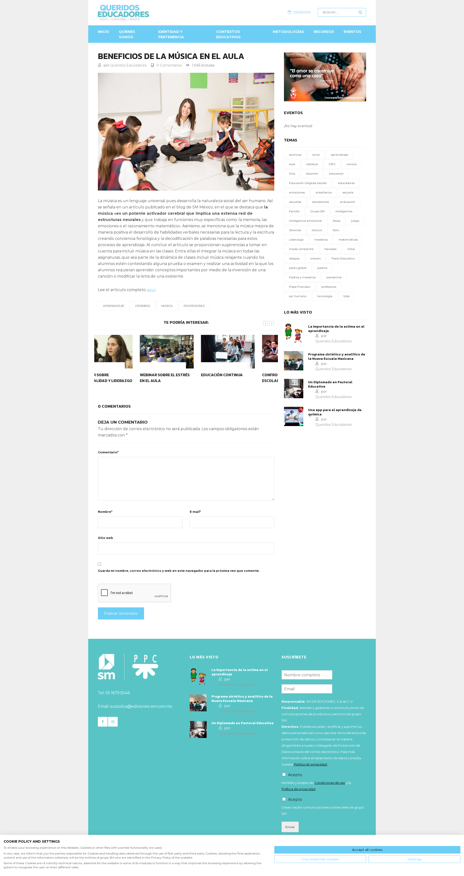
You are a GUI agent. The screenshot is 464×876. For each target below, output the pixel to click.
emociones (297, 192)
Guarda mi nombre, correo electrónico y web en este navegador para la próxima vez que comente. (179, 571)
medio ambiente (301, 249)
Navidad (330, 249)
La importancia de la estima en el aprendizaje (336, 328)
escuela (347, 192)
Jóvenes (295, 230)
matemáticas (348, 239)
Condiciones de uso (329, 783)
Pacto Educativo (343, 258)
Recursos (324, 31)
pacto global (297, 268)
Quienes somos (127, 34)
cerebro (142, 306)
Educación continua (180, 375)
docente (312, 173)
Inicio (103, 31)
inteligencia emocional (305, 220)
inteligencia (343, 211)
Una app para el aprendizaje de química (335, 412)
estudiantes (320, 202)
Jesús (336, 220)
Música (167, 306)
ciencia (351, 164)
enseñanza (324, 192)
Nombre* (105, 512)
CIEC (332, 164)
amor (316, 154)
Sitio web (105, 538)
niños (351, 249)
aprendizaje (113, 306)
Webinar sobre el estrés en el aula (123, 377)
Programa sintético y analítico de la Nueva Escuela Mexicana (336, 356)
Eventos (352, 31)
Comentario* (108, 452)
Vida (346, 296)
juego (355, 220)
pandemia (333, 277)
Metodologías (288, 31)
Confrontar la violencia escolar (246, 377)
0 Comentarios (169, 65)
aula (292, 164)
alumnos (295, 154)
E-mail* (195, 512)
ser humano (297, 296)
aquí (151, 289)
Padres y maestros (302, 277)
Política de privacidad (298, 789)
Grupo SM (317, 211)
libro (336, 230)
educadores (346, 183)
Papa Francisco (299, 286)
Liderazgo (296, 239)
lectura (317, 230)
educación (336, 173)
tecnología (324, 296)
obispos (294, 258)
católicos (312, 164)
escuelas (295, 202)
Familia (294, 211)
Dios (292, 173)
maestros (321, 239)
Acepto (295, 775)
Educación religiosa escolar (308, 183)
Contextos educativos (228, 34)
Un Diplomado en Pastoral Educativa (330, 384)
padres (322, 268)
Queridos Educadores (128, 65)
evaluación (347, 202)
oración (315, 258)
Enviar (290, 827)
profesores (194, 306)
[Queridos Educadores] (150, 13)
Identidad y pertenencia (171, 34)
